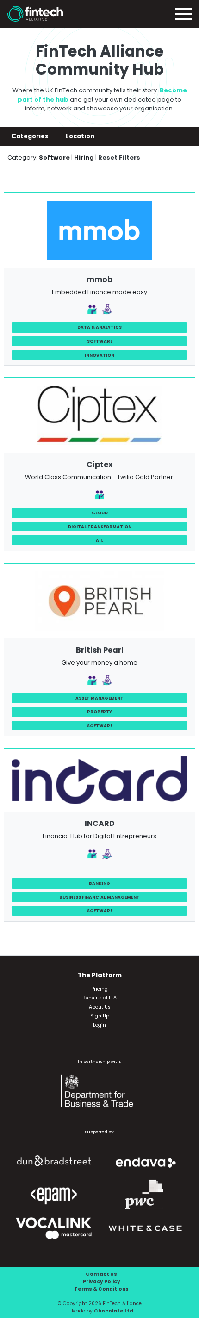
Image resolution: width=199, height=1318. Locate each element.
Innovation (99, 355)
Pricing (99, 988)
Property (99, 712)
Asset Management (99, 698)
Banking (99, 883)
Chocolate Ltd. (114, 1310)
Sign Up (99, 1015)
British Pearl (100, 650)
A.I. (99, 540)
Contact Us (101, 1274)
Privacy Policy (101, 1281)
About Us (100, 1007)
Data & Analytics (99, 327)
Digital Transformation (99, 527)
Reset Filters (119, 157)
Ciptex (99, 464)
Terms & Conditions (101, 1289)
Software (99, 341)
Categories (31, 136)
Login (99, 1025)
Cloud (100, 513)
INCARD (100, 823)
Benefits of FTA (99, 997)
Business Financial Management (99, 897)
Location (81, 136)
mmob (99, 279)
